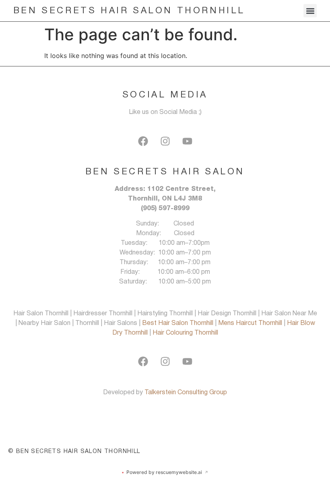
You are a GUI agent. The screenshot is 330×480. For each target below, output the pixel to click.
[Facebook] (143, 141)
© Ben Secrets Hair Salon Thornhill (74, 451)
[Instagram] (165, 141)
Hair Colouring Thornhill (185, 333)
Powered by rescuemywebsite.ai (165, 472)
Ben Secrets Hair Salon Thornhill (129, 11)
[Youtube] (187, 141)
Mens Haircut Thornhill (251, 323)
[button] (310, 10)
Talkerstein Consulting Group (185, 392)
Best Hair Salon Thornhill (178, 323)
